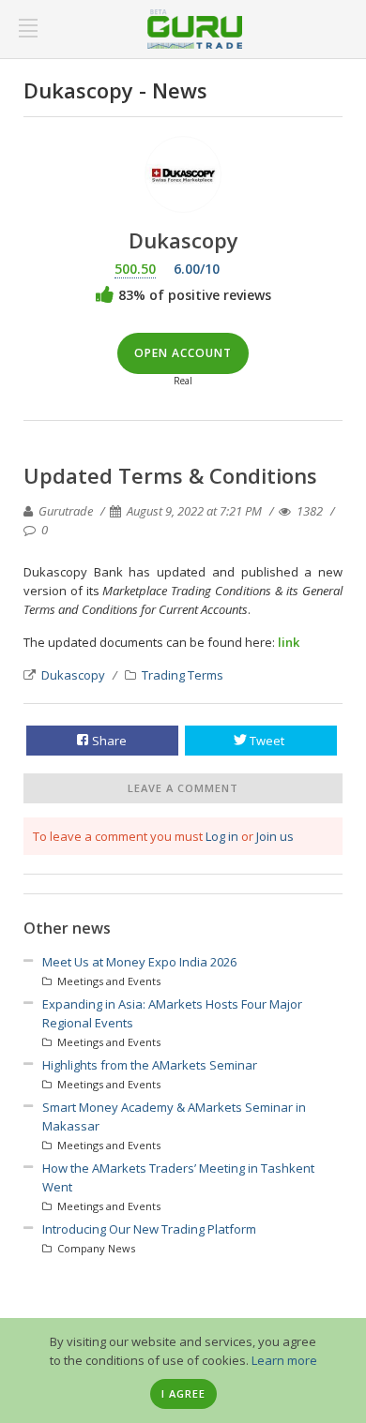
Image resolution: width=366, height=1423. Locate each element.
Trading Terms (182, 675)
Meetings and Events (107, 981)
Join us (275, 836)
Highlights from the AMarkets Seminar (149, 1064)
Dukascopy (73, 675)
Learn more (284, 1360)
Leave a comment (183, 788)
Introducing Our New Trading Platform (149, 1229)
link (288, 642)
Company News (94, 1248)
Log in (222, 836)
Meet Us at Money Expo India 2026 (139, 961)
